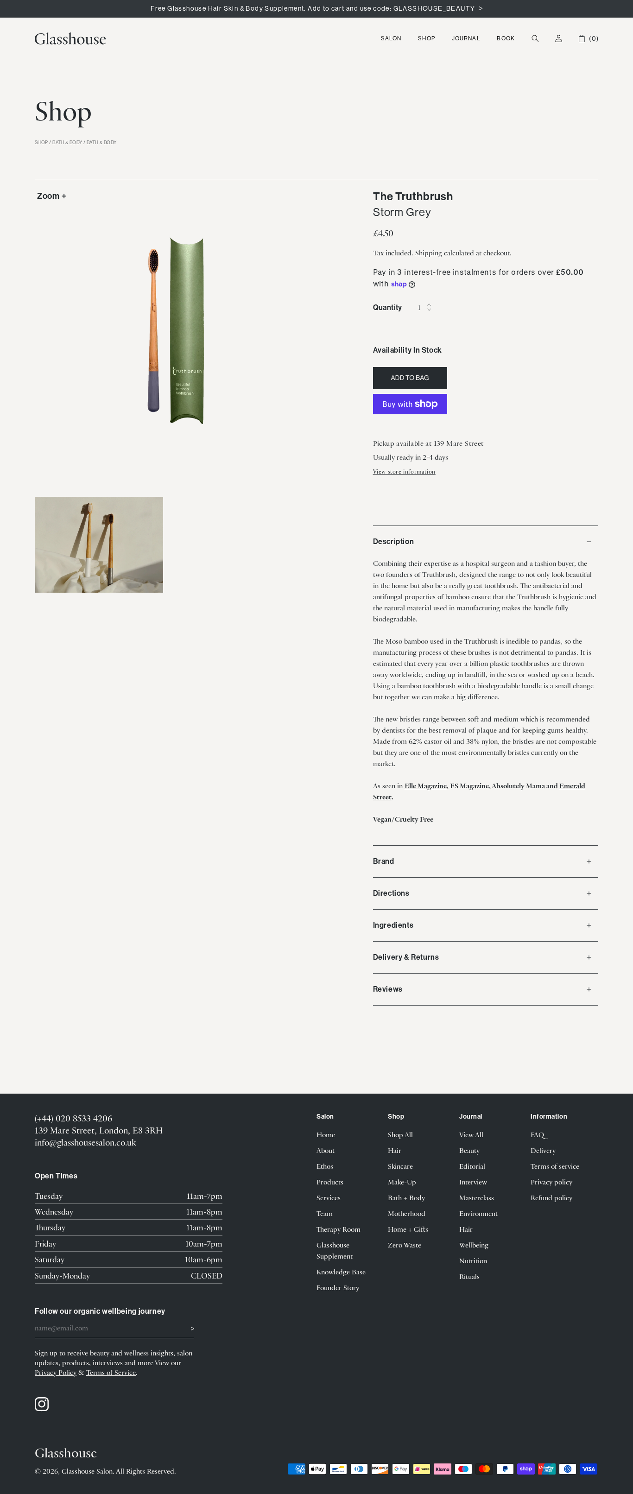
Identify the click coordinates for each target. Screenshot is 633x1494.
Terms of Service (111, 1372)
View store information (404, 471)
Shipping (428, 252)
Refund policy (551, 1197)
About (325, 1150)
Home (325, 1134)
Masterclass (476, 1197)
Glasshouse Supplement (334, 1250)
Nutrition (473, 1260)
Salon (391, 38)
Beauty (469, 1150)
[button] (391, 38)
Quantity (387, 307)
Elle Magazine (426, 785)
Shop (426, 38)
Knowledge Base (341, 1271)
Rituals (469, 1276)
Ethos (324, 1166)
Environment (478, 1213)
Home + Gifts (408, 1229)
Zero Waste (404, 1245)
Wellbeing (473, 1245)
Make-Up (402, 1182)
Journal (466, 38)
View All (471, 1134)
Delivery (543, 1150)
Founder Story (337, 1287)
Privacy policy (551, 1182)
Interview (473, 1182)
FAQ (537, 1134)
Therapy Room (338, 1229)
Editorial (472, 1166)
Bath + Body (406, 1197)
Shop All (400, 1134)
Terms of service (555, 1166)
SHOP (41, 142)
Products (329, 1182)
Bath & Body (67, 142)
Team (324, 1213)
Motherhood (406, 1213)
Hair (394, 1150)
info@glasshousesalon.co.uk (85, 1142)
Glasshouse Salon (87, 1471)
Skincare (400, 1166)
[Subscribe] (184, 1327)
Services (328, 1197)
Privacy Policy (55, 1372)
